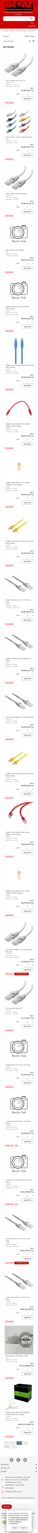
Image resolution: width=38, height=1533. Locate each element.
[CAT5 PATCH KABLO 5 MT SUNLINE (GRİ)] (19, 701)
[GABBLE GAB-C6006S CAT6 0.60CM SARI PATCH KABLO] (19, 758)
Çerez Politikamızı (16, 1521)
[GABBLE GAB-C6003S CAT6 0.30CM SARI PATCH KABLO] (19, 525)
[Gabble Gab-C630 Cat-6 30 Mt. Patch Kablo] (19, 1281)
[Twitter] (18, 1460)
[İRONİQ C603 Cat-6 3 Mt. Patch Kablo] (19, 1049)
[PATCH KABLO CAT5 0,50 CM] (19, 64)
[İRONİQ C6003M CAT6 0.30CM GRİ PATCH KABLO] (19, 291)
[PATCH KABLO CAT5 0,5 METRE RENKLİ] (19, 121)
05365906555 (9, 1488)
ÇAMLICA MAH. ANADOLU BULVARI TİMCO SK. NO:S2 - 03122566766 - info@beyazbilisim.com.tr (17, 1479)
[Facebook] (11, 1460)
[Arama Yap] (31, 18)
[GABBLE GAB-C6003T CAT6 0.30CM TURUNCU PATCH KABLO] (19, 466)
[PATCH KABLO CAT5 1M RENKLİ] (19, 177)
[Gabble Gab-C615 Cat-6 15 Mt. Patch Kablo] (19, 1222)
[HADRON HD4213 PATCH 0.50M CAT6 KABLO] (19, 642)
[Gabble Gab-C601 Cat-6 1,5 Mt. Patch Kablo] (19, 584)
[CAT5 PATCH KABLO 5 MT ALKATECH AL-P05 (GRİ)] (19, 934)
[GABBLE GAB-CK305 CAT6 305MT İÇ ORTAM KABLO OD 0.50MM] (19, 1396)
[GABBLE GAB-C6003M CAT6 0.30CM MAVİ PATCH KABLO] (19, 349)
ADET (18, 94)
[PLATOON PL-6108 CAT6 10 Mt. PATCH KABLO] (19, 1164)
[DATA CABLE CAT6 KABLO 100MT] (19, 1340)
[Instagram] (25, 1460)
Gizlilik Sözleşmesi (22, 1519)
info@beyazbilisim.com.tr (13, 1491)
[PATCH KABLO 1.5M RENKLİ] (19, 234)
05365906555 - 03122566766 (14, 1485)
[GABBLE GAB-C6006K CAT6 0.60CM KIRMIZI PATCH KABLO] (19, 816)
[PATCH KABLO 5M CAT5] (19, 992)
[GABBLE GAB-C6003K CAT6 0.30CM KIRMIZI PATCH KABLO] (19, 408)
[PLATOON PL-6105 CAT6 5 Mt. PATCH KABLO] (19, 1105)
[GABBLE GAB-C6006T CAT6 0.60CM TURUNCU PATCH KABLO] (19, 875)
